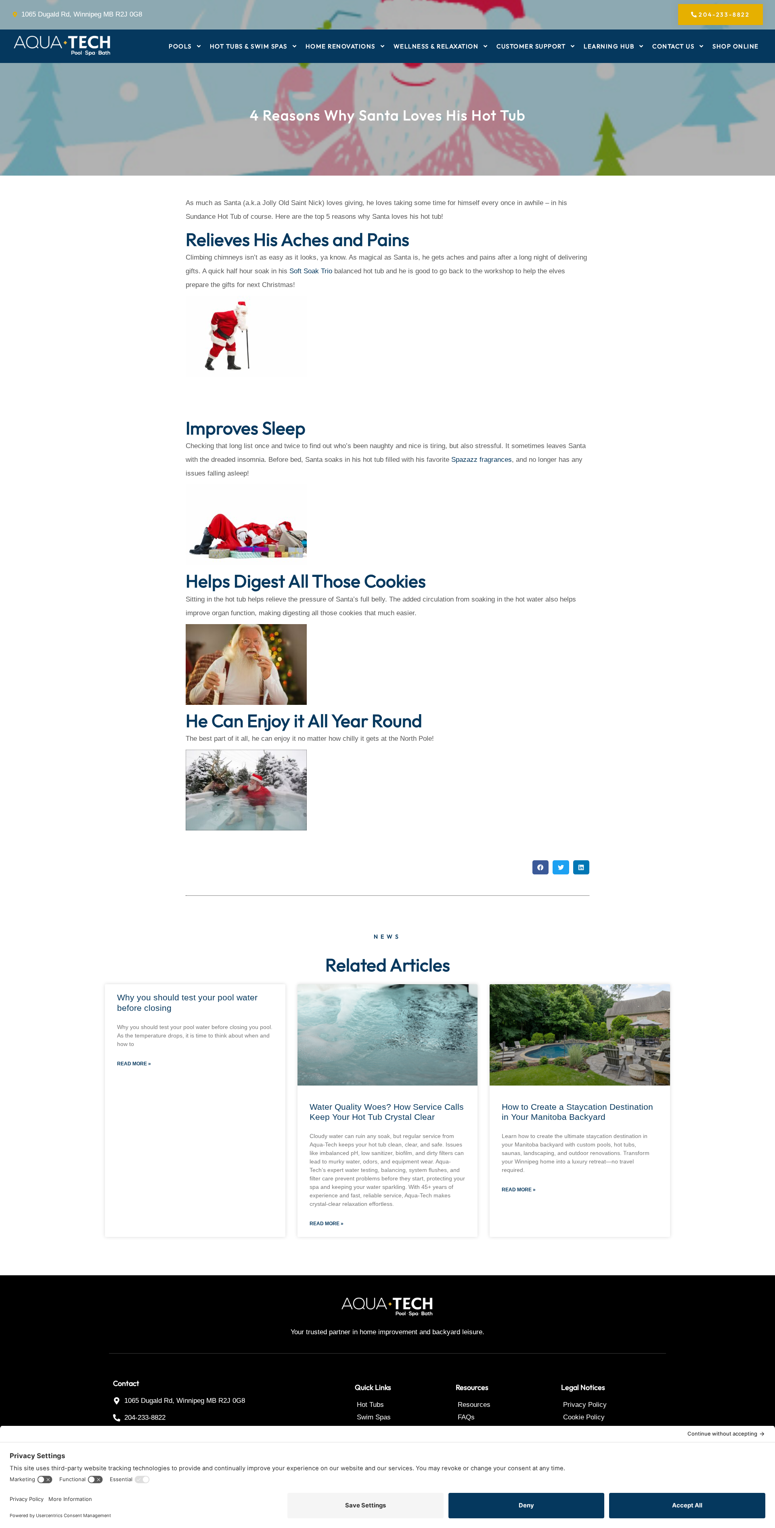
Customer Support (531, 46)
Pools (180, 46)
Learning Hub (609, 46)
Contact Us (673, 46)
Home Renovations (340, 46)
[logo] (62, 46)
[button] (540, 867)
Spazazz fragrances (481, 459)
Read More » (134, 1064)
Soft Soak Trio (310, 271)
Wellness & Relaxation (436, 46)
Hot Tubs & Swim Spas (248, 46)
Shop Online (735, 46)
